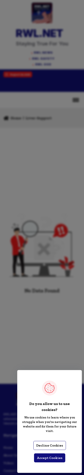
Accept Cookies (49, 458)
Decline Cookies (49, 445)
